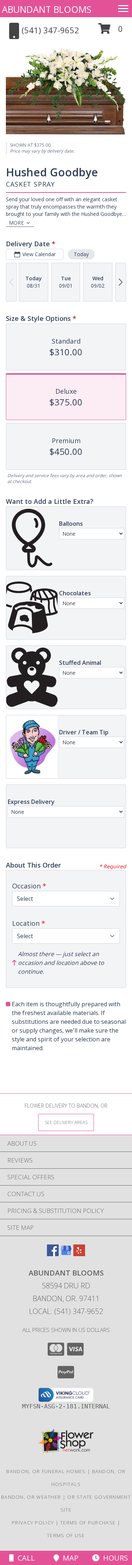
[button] (110, 31)
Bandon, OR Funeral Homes (45, 1471)
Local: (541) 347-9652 (66, 1311)
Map (68, 1558)
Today (81, 254)
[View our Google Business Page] (66, 1254)
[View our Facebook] (53, 1254)
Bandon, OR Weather (31, 1497)
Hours (113, 1558)
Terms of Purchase (87, 1522)
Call (24, 1558)
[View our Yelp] (79, 1254)
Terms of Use (66, 1535)
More (16, 222)
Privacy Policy (33, 1522)
